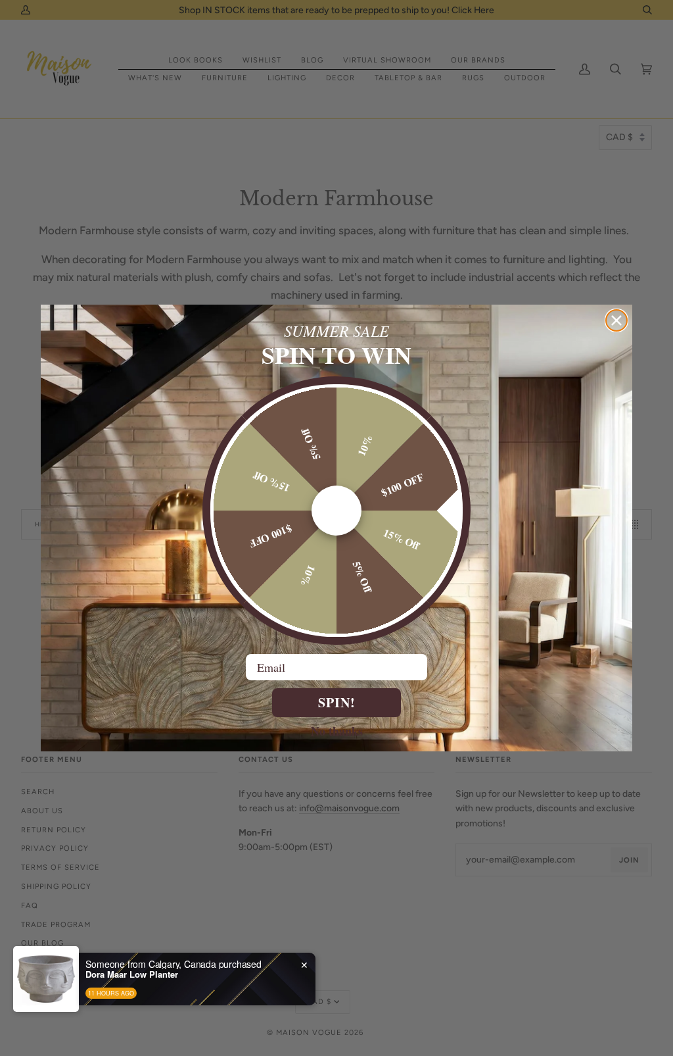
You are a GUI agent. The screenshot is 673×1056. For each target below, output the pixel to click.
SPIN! (337, 702)
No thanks (337, 730)
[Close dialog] (616, 320)
